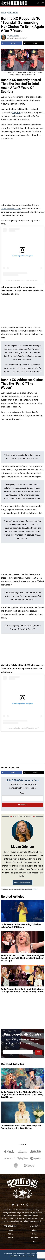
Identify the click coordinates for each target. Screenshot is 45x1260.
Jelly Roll (16, 113)
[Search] (37, 3)
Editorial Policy (14, 1256)
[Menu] (42, 3)
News (11, 1230)
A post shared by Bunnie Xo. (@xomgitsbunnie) (22, 280)
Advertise (34, 1238)
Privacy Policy (22, 1256)
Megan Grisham (14, 36)
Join (38, 1052)
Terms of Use (31, 1256)
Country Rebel (10, 1226)
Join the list (22, 805)
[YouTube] (22, 1204)
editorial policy (33, 889)
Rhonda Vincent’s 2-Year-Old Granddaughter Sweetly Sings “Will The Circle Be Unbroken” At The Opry (22, 958)
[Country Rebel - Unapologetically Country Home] (14, 3)
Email (22, 793)
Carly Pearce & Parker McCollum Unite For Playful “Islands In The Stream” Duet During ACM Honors (22, 1094)
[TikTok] (17, 1204)
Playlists (10, 1238)
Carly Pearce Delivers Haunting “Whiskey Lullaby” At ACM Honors (21, 925)
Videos (10, 1234)
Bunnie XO (13, 13)
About (34, 1230)
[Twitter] (32, 1204)
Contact (34, 1234)
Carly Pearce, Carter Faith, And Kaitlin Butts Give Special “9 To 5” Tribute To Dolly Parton (22, 990)
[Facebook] (12, 1204)
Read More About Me (22, 882)
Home (3, 13)
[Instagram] (27, 1204)
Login (34, 1242)
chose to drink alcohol (11, 209)
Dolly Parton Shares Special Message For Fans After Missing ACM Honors (21, 1127)
